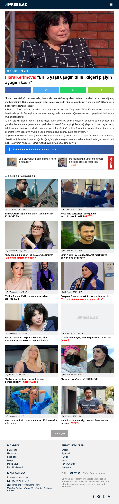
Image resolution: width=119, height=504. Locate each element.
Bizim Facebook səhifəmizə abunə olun (34, 149)
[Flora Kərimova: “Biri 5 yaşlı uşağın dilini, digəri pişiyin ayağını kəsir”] (59, 39)
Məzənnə (66, 467)
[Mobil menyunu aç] (111, 4)
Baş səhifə (12, 450)
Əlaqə (10, 460)
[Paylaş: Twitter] (46, 90)
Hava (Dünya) (68, 464)
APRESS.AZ (75, 473)
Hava (64, 460)
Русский (66, 453)
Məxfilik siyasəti (15, 467)
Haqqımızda (13, 453)
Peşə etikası (13, 457)
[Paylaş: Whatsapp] (73, 90)
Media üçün (12, 464)
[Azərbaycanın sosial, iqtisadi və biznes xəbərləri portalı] (16, 4)
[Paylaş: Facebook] (18, 90)
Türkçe (65, 457)
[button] (101, 90)
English (65, 450)
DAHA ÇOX (59, 433)
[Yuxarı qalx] (111, 496)
